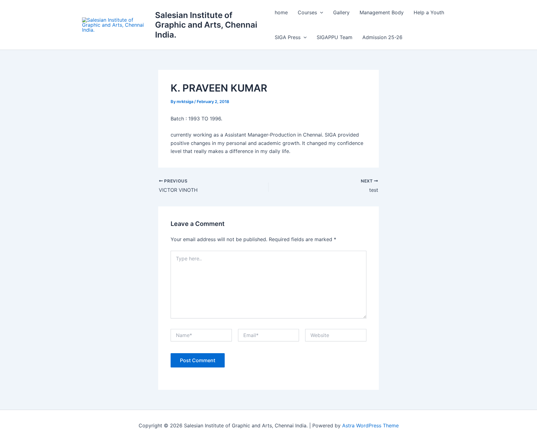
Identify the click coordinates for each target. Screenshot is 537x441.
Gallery (341, 12)
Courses (307, 12)
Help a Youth (429, 12)
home (281, 12)
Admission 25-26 (382, 37)
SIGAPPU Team (334, 37)
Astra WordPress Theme (370, 425)
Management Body (382, 12)
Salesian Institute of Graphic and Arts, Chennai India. (206, 24)
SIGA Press (288, 37)
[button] (320, 12)
